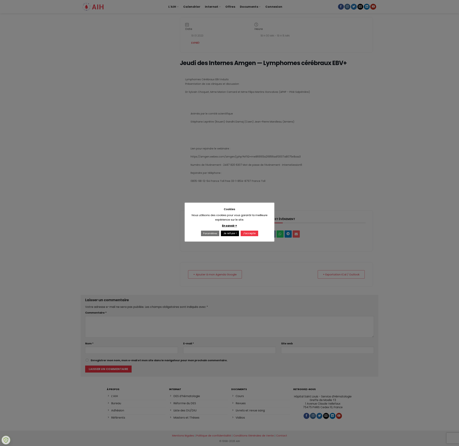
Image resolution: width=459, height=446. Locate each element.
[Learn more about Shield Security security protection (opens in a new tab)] (6, 440)
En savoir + (229, 226)
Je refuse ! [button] (229, 233)
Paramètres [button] (210, 233)
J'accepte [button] (249, 233)
